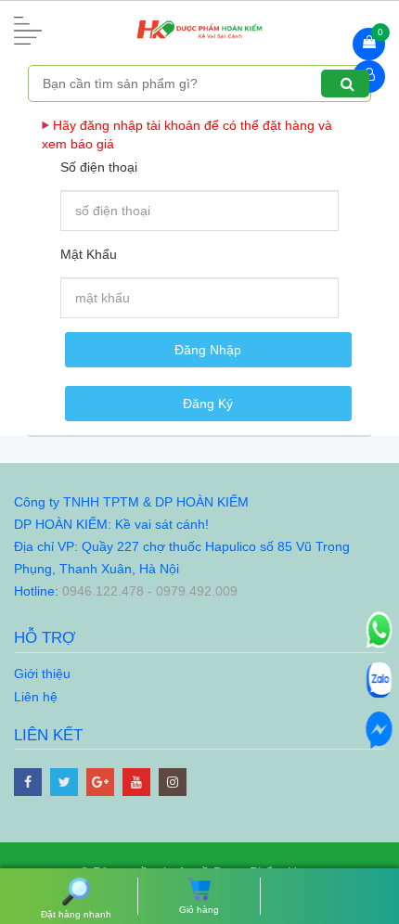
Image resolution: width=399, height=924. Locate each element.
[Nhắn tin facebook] (379, 729)
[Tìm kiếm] (345, 83)
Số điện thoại (98, 167)
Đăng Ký (208, 403)
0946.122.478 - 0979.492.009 (150, 591)
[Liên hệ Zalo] (379, 679)
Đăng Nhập (207, 349)
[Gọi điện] (379, 629)
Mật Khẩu (88, 254)
